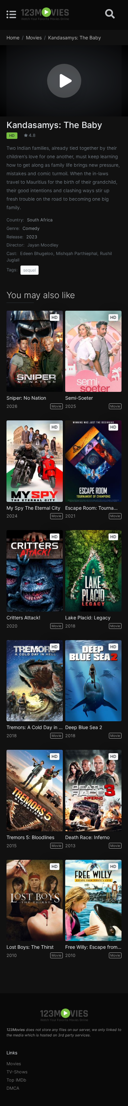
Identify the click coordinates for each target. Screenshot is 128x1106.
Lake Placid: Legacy (88, 617)
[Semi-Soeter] (93, 351)
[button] (64, 81)
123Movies (15, 1030)
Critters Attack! (23, 617)
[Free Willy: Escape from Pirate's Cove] (93, 900)
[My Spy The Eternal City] (34, 461)
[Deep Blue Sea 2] (93, 681)
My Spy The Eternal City (33, 508)
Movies (13, 1063)
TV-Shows (17, 1071)
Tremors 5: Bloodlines (30, 837)
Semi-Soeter (79, 398)
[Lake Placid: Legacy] (93, 571)
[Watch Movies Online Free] (45, 14)
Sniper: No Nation (26, 398)
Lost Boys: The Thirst (30, 947)
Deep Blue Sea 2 (83, 727)
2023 (31, 236)
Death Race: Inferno (87, 837)
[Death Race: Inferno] (93, 790)
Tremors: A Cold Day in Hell (34, 727)
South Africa (40, 219)
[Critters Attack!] (34, 571)
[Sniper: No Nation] (34, 351)
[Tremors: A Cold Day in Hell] (34, 681)
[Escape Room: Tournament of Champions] (93, 461)
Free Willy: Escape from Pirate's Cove (93, 947)
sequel (29, 270)
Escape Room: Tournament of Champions (93, 508)
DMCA (12, 1088)
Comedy (31, 228)
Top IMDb (16, 1080)
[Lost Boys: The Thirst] (34, 900)
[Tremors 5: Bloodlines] (34, 790)
